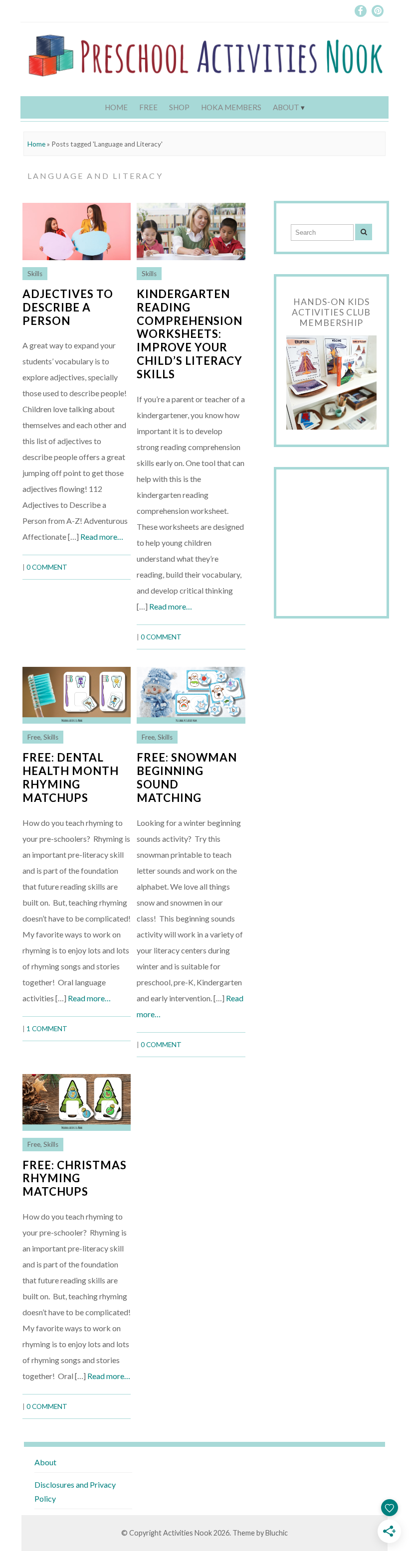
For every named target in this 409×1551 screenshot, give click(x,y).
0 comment (46, 567)
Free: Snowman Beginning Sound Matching (187, 777)
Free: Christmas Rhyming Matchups (74, 1178)
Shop (179, 107)
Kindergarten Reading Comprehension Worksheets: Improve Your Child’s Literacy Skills (189, 334)
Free (148, 107)
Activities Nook (187, 1533)
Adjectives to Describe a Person (67, 307)
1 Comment (46, 1029)
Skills (34, 274)
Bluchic (276, 1533)
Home (116, 107)
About (286, 107)
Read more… (101, 536)
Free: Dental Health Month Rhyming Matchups (70, 777)
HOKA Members (231, 107)
